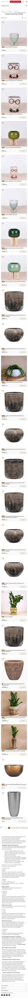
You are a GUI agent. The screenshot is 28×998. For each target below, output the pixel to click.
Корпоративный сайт (15, 1)
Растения (16, 11)
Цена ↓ (25, 17)
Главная (3, 11)
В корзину (23, 50)
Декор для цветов (8, 12)
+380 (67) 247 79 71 (5, 1)
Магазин (9, 11)
